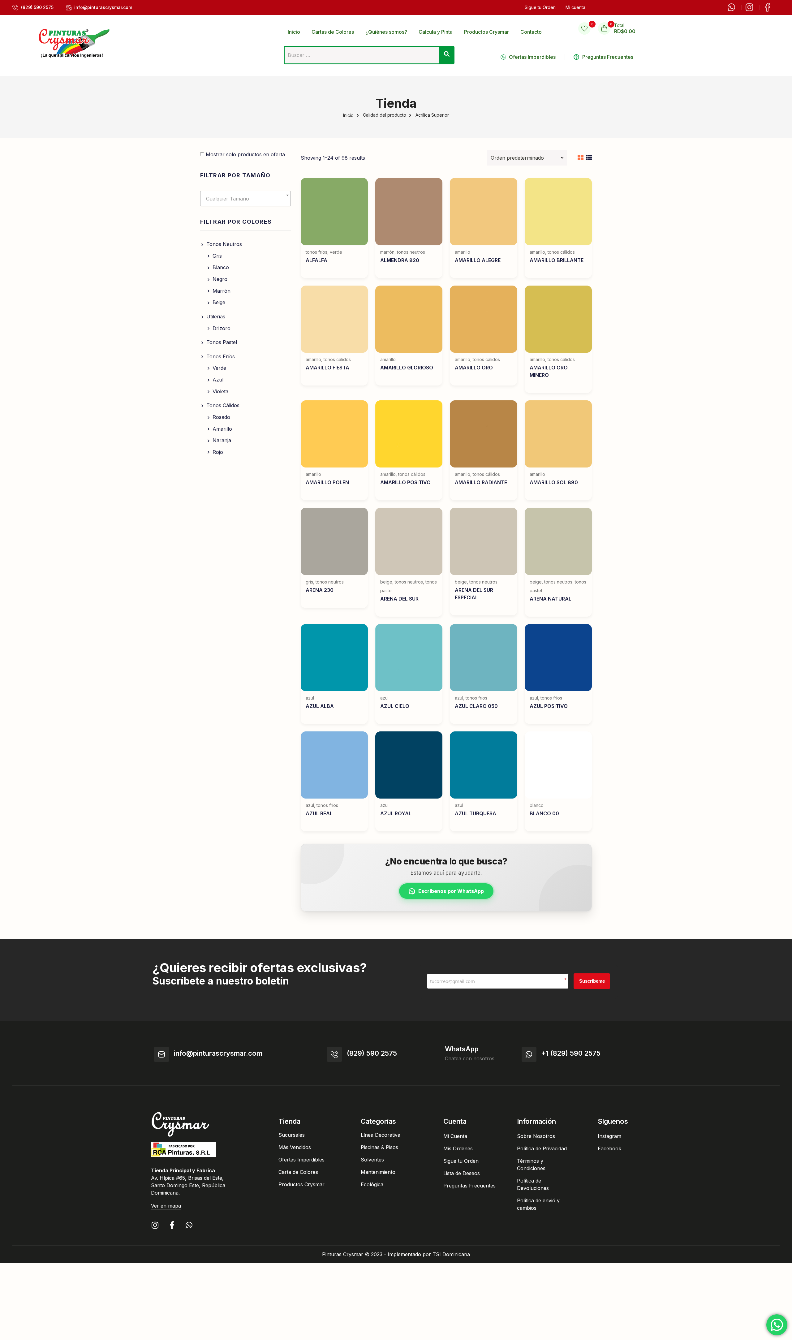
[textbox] (245, 198)
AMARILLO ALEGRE (478, 260)
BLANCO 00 (544, 813)
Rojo (218, 452)
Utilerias (215, 316)
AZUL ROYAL (395, 813)
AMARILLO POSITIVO (405, 482)
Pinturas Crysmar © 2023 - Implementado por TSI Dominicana (396, 1254)
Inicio (348, 115)
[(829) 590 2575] (334, 1054)
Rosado (221, 417)
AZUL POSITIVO (549, 706)
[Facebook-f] (172, 1225)
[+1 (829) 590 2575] (529, 1054)
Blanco (221, 267)
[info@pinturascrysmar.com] (161, 1054)
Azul (218, 380)
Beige (219, 302)
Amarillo (222, 429)
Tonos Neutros (224, 244)
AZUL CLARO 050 (476, 706)
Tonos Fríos (220, 356)
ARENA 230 (320, 590)
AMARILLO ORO (474, 367)
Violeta (220, 391)
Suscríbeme (592, 981)
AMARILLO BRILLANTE (556, 260)
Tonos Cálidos (222, 405)
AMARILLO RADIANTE (481, 482)
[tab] (580, 157)
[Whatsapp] (189, 1225)
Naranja (222, 440)
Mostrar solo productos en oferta (244, 154)
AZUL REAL (319, 813)
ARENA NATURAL (550, 599)
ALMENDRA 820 (399, 260)
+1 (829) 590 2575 (570, 1053)
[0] (584, 28)
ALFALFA (316, 260)
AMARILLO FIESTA (327, 367)
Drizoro (221, 328)
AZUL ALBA (320, 706)
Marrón (221, 291)
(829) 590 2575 (372, 1053)
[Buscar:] (369, 57)
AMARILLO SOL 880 (554, 482)
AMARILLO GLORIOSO (406, 367)
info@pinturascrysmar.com (218, 1053)
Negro (220, 279)
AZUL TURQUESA (475, 813)
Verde (219, 368)
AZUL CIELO (394, 706)
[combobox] (245, 198)
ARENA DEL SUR (399, 599)
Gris (217, 256)
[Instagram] (155, 1225)
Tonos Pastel (221, 342)
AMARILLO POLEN (327, 482)
